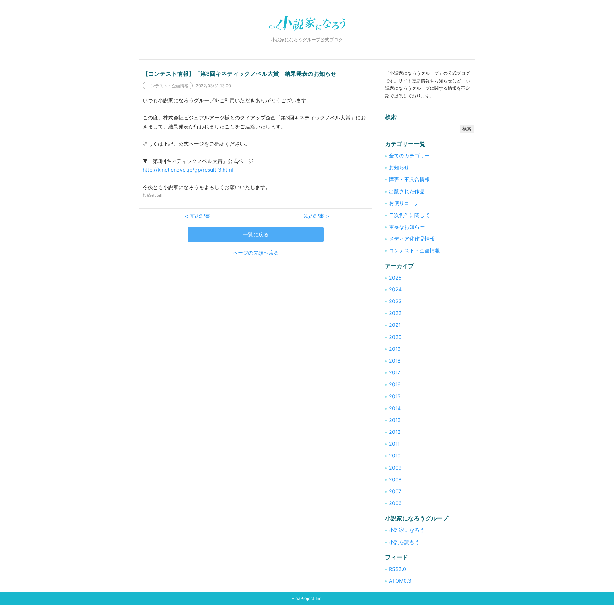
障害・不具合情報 (409, 179)
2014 (395, 408)
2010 (395, 455)
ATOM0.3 (400, 581)
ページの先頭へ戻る (256, 252)
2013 (395, 420)
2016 (395, 384)
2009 (395, 467)
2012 (395, 432)
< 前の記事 (200, 216)
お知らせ (399, 167)
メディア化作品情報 (412, 238)
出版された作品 (407, 191)
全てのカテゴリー (409, 155)
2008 (395, 479)
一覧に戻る (256, 234)
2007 (395, 491)
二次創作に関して (409, 215)
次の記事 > (314, 216)
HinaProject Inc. (307, 598)
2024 (395, 289)
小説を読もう (404, 542)
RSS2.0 (397, 569)
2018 (395, 360)
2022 (395, 313)
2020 (395, 337)
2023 (395, 301)
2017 (394, 372)
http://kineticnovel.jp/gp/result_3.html (188, 169)
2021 (395, 325)
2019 (395, 349)
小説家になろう (407, 530)
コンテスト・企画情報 (414, 250)
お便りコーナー (407, 203)
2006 (395, 503)
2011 (394, 443)
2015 (395, 396)
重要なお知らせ (407, 227)
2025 (395, 277)
